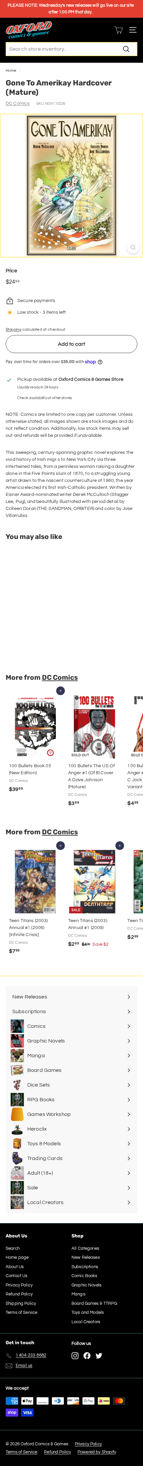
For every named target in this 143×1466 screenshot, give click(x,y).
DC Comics (18, 103)
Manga (78, 1294)
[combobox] (71, 49)
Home (11, 70)
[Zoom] (133, 247)
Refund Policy (19, 1294)
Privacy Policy (19, 1285)
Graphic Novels (86, 1285)
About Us (15, 1266)
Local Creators (86, 1322)
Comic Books (84, 1275)
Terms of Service (21, 1312)
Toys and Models (88, 1312)
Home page (17, 1257)
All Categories (85, 1248)
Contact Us (16, 1275)
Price (11, 270)
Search (13, 1248)
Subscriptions (85, 1266)
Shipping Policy (21, 1303)
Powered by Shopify (96, 1452)
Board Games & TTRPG (94, 1303)
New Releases (86, 1257)
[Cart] (118, 30)
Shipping (13, 329)
